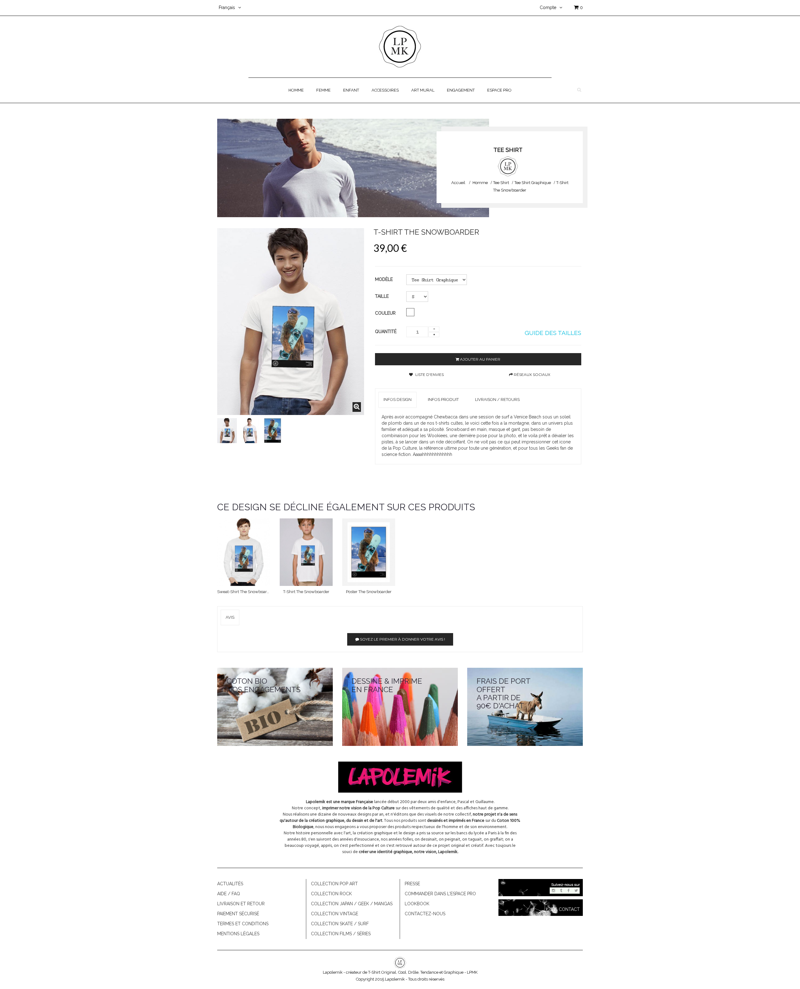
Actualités (230, 883)
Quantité (386, 331)
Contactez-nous (425, 913)
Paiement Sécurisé (238, 913)
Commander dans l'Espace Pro (440, 893)
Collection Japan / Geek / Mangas (351, 903)
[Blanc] (410, 312)
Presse (412, 883)
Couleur (386, 313)
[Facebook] (568, 890)
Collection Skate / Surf (340, 923)
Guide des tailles (553, 332)
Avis (230, 617)
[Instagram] (553, 890)
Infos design (397, 399)
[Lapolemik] (400, 46)
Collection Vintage (334, 913)
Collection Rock (331, 893)
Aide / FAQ (228, 893)
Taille (382, 296)
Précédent (224, 430)
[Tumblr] (561, 890)
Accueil (458, 182)
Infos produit (443, 399)
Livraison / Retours (497, 399)
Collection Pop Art (334, 883)
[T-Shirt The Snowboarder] (227, 430)
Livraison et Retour (241, 903)
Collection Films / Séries (341, 933)
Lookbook (417, 903)
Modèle (384, 279)
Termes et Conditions (242, 923)
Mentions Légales (238, 933)
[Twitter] (576, 890)
